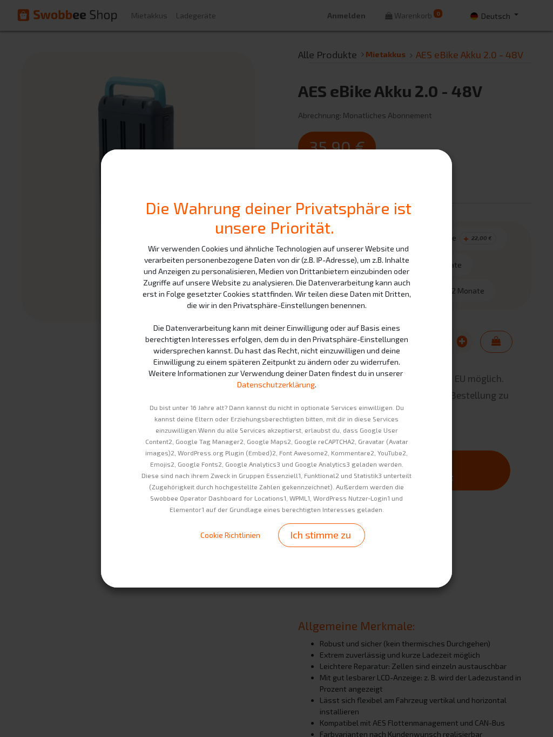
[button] (321, 535)
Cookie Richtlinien (230, 535)
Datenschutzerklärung (276, 384)
